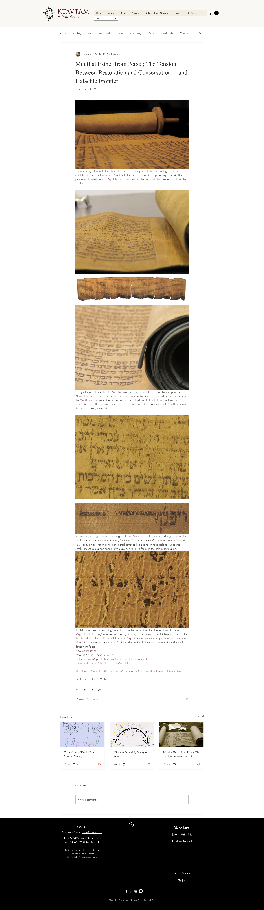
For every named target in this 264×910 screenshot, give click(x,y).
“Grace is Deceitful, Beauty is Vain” (130, 754)
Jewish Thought (136, 33)
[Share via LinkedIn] (91, 689)
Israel (121, 33)
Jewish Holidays (106, 33)
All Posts (63, 33)
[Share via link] (99, 689)
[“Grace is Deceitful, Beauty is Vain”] (132, 734)
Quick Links (181, 827)
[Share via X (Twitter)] (84, 689)
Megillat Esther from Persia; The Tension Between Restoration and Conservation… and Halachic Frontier (181, 754)
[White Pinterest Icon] (131, 891)
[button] (214, 13)
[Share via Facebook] (76, 689)
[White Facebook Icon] (126, 891)
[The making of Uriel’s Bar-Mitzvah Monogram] (82, 734)
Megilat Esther (167, 33)
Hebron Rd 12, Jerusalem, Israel (82, 857)
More (182, 33)
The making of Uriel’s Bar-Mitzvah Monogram (79, 754)
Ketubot (152, 33)
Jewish (90, 33)
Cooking (77, 33)
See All (201, 716)
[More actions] (187, 54)
